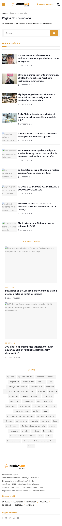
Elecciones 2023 (44, 401)
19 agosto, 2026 (25, 65)
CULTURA (18, 504)
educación (15, 401)
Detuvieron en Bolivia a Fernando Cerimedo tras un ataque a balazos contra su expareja (38, 58)
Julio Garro (21, 421)
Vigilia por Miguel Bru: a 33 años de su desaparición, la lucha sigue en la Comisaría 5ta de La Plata (36, 97)
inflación (8, 421)
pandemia (14, 431)
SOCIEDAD (6, 504)
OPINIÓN (30, 504)
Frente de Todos (21, 411)
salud (48, 436)
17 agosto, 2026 (25, 104)
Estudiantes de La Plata (45, 406)
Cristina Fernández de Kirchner (19, 391)
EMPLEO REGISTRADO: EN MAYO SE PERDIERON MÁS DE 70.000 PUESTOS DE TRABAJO (37, 206)
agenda (10, 376)
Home (4, 13)
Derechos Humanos (31, 396)
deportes (13, 396)
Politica (35, 431)
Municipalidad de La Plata (33, 426)
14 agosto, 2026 (25, 140)
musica (52, 426)
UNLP (30, 445)
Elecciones (28, 401)
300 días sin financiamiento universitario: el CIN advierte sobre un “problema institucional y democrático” (38, 78)
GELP (45, 411)
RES (40, 436)
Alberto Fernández (46, 376)
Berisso (41, 381)
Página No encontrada (18, 13)
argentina (14, 381)
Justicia (34, 421)
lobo (55, 421)
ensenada (10, 406)
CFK (50, 381)
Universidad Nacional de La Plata (39, 441)
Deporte (53, 391)
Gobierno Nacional (45, 416)
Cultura (41, 391)
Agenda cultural (25, 376)
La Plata (45, 421)
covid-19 (50, 386)
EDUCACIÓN (10, 343)
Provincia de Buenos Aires (22, 436)
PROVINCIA (31, 501)
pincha (25, 431)
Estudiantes (24, 406)
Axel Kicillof (28, 381)
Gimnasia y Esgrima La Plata (20, 416)
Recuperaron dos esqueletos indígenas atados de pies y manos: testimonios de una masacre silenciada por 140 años (37, 153)
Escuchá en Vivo (46, 4)
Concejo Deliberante (17, 386)
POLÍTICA (9, 287)
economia (48, 396)
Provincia (47, 431)
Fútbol (36, 411)
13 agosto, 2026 (25, 230)
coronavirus (36, 386)
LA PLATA (6, 501)
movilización (12, 426)
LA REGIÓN (18, 501)
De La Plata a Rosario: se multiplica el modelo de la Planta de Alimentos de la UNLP (37, 117)
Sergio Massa (13, 441)
